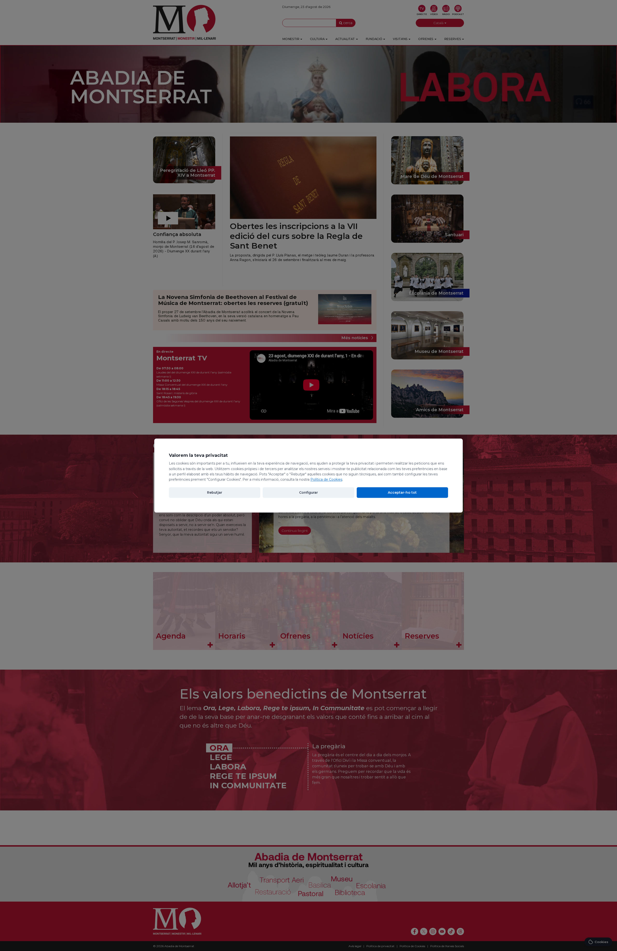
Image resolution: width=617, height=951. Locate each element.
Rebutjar (214, 492)
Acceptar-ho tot (402, 492)
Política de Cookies (326, 480)
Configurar (308, 492)
